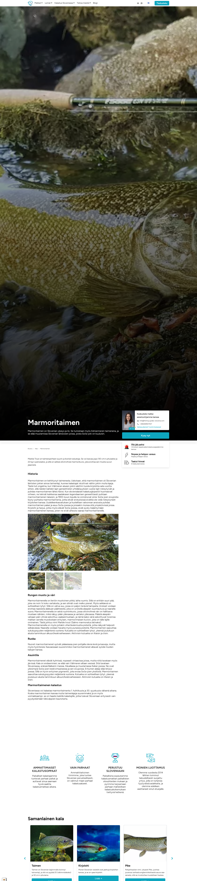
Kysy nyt (145, 435)
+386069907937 (146, 424)
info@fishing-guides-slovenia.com (152, 421)
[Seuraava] (172, 858)
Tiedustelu (162, 3)
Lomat (48, 3)
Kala (36, 448)
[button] (115, 542)
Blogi (95, 3)
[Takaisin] (25, 858)
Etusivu (30, 448)
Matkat (38, 3)
